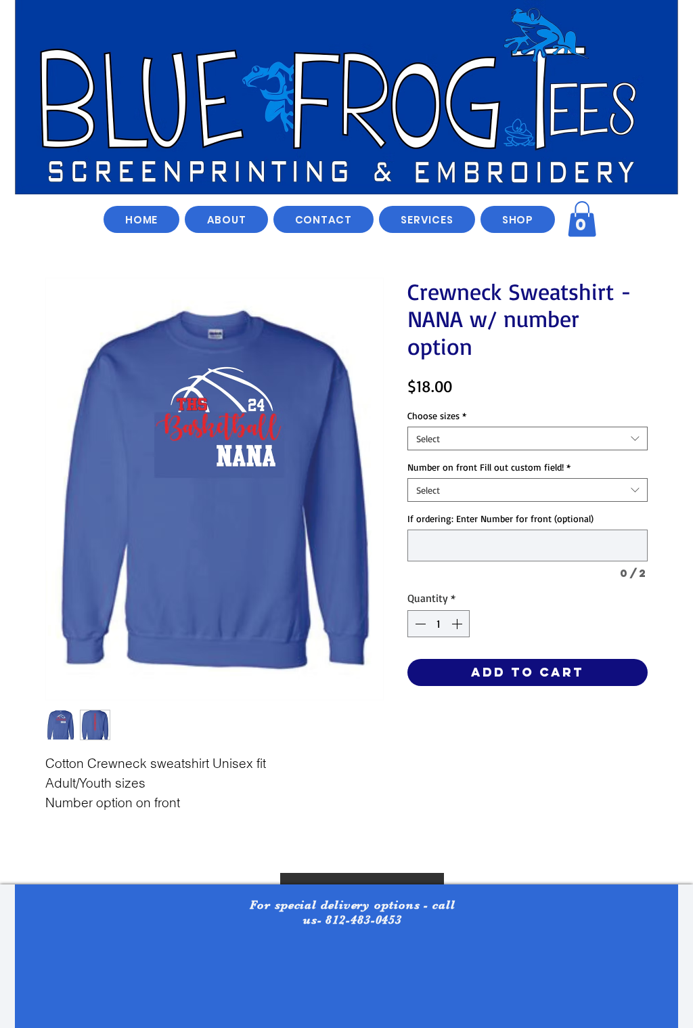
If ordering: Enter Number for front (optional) (500, 518)
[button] (517, 219)
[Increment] (458, 624)
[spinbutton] (438, 624)
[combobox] (527, 438)
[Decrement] (418, 624)
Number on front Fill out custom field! (489, 467)
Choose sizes (436, 415)
